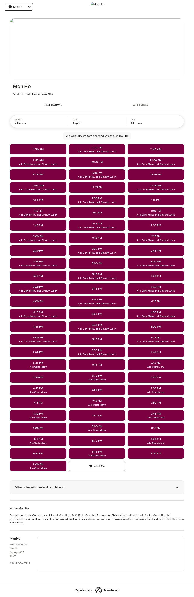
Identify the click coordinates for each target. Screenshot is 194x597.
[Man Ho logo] (97, 6)
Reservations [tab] (53, 105)
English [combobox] (17, 6)
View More (16, 522)
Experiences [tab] (141, 105)
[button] (39, 121)
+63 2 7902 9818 (20, 562)
